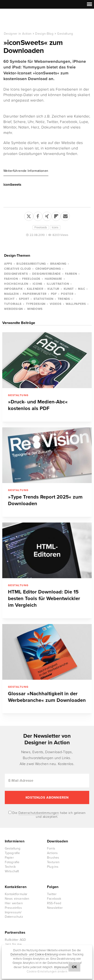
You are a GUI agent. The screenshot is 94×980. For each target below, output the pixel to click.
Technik (10, 867)
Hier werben (14, 903)
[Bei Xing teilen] (47, 215)
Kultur (53, 289)
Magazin (11, 294)
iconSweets (12, 185)
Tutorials (13, 304)
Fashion (11, 279)
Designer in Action (27, 20)
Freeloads (40, 227)
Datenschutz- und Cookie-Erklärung (34, 954)
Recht (9, 299)
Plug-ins (53, 867)
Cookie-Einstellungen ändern (47, 971)
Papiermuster (35, 294)
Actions (52, 853)
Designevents (16, 274)
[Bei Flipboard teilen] (56, 215)
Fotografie (12, 862)
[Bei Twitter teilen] (28, 215)
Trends (64, 299)
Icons (55, 227)
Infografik (13, 289)
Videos (56, 304)
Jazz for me (13, 944)
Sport (24, 299)
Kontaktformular (16, 894)
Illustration (58, 284)
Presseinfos (13, 908)
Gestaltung (65, 34)
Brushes (53, 858)
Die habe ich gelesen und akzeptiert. (48, 815)
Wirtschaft (12, 871)
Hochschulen (16, 284)
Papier (9, 858)
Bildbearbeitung (31, 264)
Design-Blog (44, 34)
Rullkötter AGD (15, 940)
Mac (81, 289)
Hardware (53, 279)
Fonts (51, 848)
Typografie (12, 853)
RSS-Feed (54, 903)
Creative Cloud (17, 269)
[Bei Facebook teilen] (38, 215)
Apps (8, 264)
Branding (58, 264)
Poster (67, 294)
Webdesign (13, 309)
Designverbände (46, 274)
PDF (54, 294)
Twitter (52, 894)
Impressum (61, 967)
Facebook (54, 899)
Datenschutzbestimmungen (38, 813)
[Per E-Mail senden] (65, 215)
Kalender (35, 289)
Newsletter (55, 908)
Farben (71, 274)
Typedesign (36, 304)
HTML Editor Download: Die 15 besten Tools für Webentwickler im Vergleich (44, 598)
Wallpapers (76, 304)
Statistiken (43, 299)
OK (74, 967)
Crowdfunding (48, 269)
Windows (35, 309)
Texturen (53, 862)
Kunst (69, 289)
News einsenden (17, 899)
